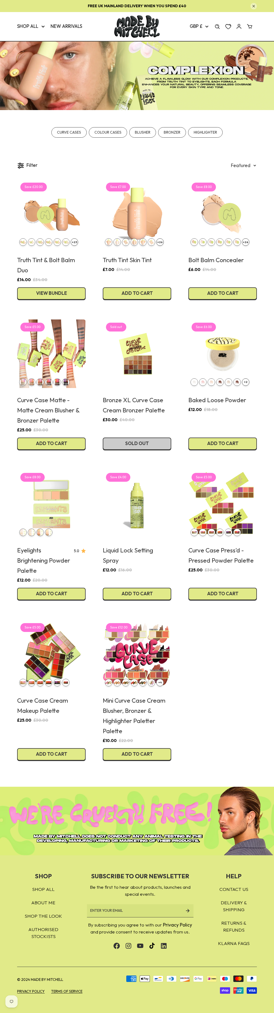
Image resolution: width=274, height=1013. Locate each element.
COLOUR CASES (107, 132)
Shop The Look (43, 916)
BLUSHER (142, 132)
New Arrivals (66, 26)
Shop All (27, 26)
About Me (43, 903)
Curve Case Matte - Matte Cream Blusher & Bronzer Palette (48, 410)
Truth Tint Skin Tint (127, 260)
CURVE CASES (69, 132)
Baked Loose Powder (217, 400)
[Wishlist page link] (228, 26)
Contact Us (233, 889)
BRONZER (172, 132)
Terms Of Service (66, 991)
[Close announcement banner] (253, 6)
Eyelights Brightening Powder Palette (43, 560)
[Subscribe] (187, 910)
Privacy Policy (177, 925)
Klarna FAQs (234, 943)
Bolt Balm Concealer (216, 260)
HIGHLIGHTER (205, 132)
